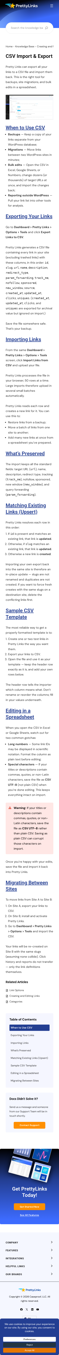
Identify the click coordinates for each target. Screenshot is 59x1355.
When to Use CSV (25, 128)
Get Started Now (29, 1206)
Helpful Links (15, 1266)
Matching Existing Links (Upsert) (29, 1058)
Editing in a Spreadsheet (25, 1073)
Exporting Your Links (29, 216)
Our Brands (14, 1274)
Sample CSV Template (24, 1065)
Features (12, 1250)
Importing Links (23, 339)
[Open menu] (51, 5)
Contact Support (29, 1125)
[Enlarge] (49, 98)
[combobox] (27, 28)
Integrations (15, 1258)
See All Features (29, 1215)
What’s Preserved (25, 453)
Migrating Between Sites (25, 1080)
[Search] (46, 28)
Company (12, 1242)
